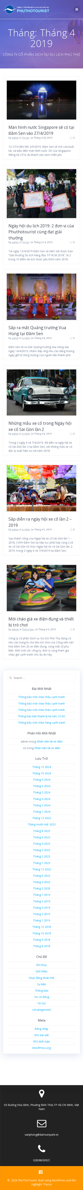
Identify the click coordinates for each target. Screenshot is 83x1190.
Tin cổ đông (41, 997)
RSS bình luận (41, 1041)
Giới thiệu (41, 971)
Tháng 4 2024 (41, 799)
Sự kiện (26, 338)
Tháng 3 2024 (41, 805)
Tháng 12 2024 (41, 767)
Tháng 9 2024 (41, 779)
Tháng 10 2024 (41, 773)
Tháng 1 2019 (41, 920)
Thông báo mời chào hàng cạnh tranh (41, 722)
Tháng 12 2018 (41, 927)
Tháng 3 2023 (41, 850)
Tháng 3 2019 (41, 914)
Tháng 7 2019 (41, 895)
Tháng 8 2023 (41, 831)
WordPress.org (41, 1048)
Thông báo (28, 629)
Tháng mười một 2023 (42, 824)
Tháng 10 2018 (41, 933)
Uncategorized (41, 1009)
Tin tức (25, 137)
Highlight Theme (41, 1184)
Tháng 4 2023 (41, 843)
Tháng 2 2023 (41, 856)
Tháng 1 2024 (41, 811)
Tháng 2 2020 (41, 888)
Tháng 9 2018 (41, 939)
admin (15, 137)
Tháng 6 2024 (41, 786)
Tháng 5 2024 (41, 792)
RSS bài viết (41, 1035)
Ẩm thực (41, 965)
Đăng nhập (41, 1029)
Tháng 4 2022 (41, 882)
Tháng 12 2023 (41, 818)
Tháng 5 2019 (41, 901)
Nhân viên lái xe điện (50, 741)
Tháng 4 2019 (41, 907)
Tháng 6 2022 (41, 875)
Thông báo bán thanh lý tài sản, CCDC (41, 716)
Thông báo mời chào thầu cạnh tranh (41, 697)
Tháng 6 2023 (41, 837)
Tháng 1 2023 (41, 863)
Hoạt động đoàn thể (41, 978)
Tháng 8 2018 (41, 946)
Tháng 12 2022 (41, 869)
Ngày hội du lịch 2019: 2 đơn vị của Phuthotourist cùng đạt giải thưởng (41, 232)
